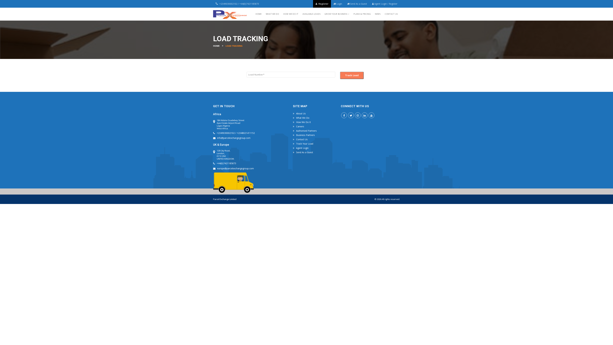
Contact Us (391, 14)
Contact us (302, 139)
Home (259, 14)
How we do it (290, 14)
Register (393, 3)
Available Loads (312, 14)
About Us (301, 114)
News (378, 14)
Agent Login (302, 148)
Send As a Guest (358, 3)
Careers (300, 126)
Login (384, 3)
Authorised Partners (306, 131)
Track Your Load (304, 144)
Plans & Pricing (362, 14)
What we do (272, 14)
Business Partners (305, 135)
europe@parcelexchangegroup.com (235, 168)
